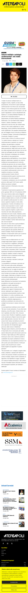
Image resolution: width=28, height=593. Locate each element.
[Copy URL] (20, 64)
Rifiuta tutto (14, 590)
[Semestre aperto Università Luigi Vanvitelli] (21, 524)
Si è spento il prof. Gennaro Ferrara (9, 491)
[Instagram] (7, 543)
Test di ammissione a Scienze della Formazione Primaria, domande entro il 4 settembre (10, 500)
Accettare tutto (14, 582)
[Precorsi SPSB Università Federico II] (21, 516)
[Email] (17, 64)
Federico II (4, 52)
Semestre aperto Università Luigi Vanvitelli (10, 523)
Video (4, 514)
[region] (14, 580)
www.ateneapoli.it (8, 372)
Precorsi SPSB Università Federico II (8, 516)
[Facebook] (7, 64)
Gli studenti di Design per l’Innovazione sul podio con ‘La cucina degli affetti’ (10, 508)
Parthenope (6, 489)
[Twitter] (10, 64)
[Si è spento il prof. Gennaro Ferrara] (21, 492)
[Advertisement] (14, 27)
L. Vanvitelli (6, 497)
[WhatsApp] (14, 64)
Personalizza (14, 586)
